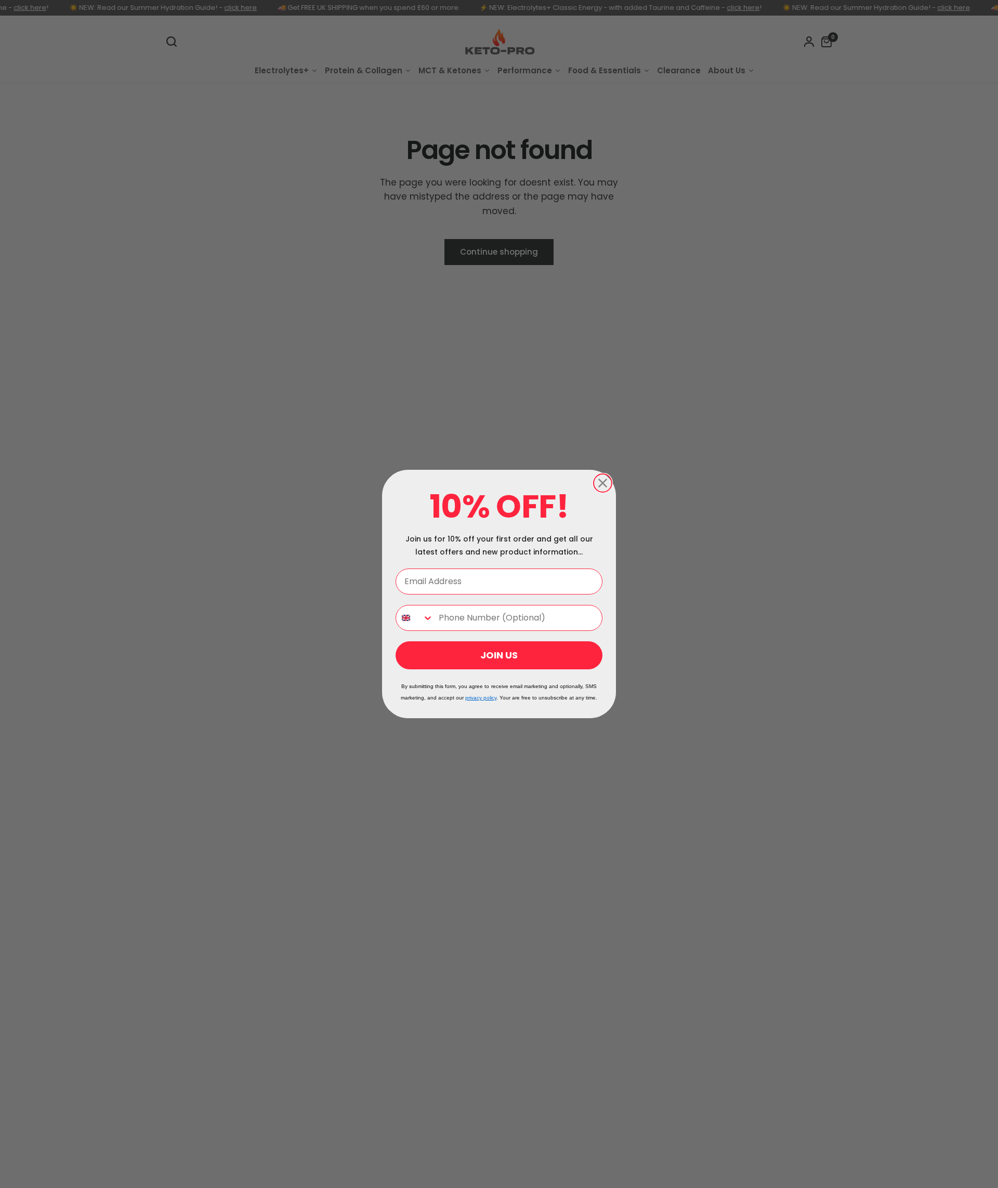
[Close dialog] (603, 483)
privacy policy (480, 698)
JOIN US (499, 655)
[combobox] (415, 617)
